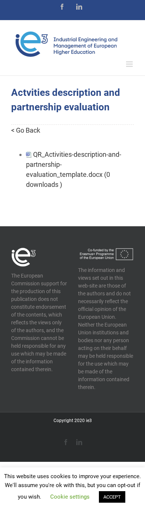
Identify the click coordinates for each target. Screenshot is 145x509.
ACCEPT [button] (112, 497)
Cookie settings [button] (70, 496)
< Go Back (25, 130)
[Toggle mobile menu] (130, 64)
